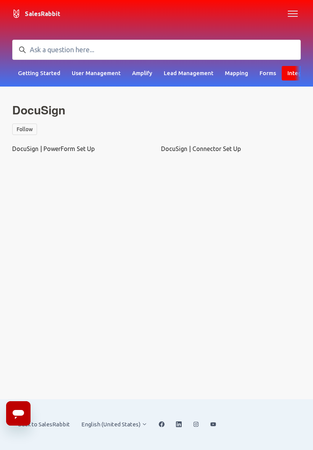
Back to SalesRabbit (44, 424)
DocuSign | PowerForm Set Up (53, 148)
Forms (268, 73)
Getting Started (39, 73)
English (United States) (111, 424)
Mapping (236, 73)
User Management (96, 73)
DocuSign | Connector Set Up (201, 148)
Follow (25, 129)
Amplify (142, 73)
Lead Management (188, 73)
